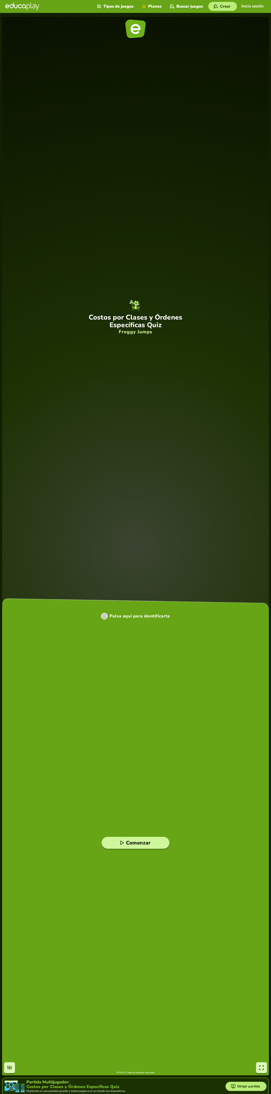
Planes (155, 6)
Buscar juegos (189, 6)
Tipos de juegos (118, 6)
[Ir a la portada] (22, 6)
